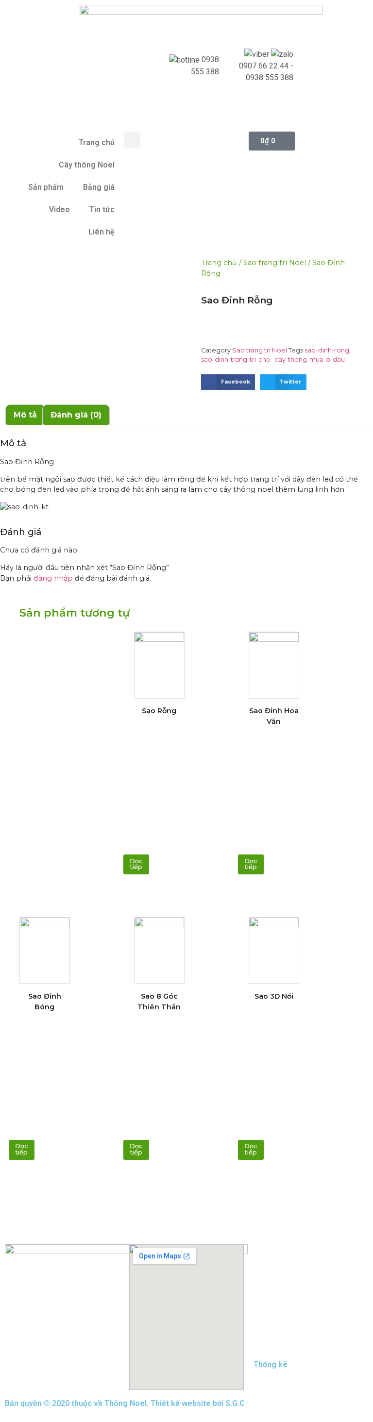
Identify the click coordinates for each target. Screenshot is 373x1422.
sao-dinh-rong (327, 350)
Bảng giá (99, 187)
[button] (132, 140)
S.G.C (235, 1403)
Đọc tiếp (136, 864)
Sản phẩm (46, 187)
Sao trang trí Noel (274, 262)
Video (59, 209)
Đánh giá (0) (76, 414)
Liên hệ (101, 231)
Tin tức (102, 209)
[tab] (25, 415)
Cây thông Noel (87, 164)
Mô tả (25, 414)
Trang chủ (97, 142)
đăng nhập (53, 578)
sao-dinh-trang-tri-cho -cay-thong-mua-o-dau (273, 359)
